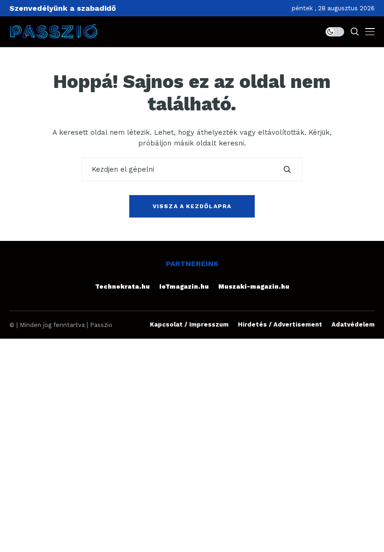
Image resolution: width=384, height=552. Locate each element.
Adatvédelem (353, 324)
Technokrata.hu (122, 286)
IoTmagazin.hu (184, 286)
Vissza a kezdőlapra (192, 206)
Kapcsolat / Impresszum (189, 324)
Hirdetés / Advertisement (280, 324)
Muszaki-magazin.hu (253, 286)
